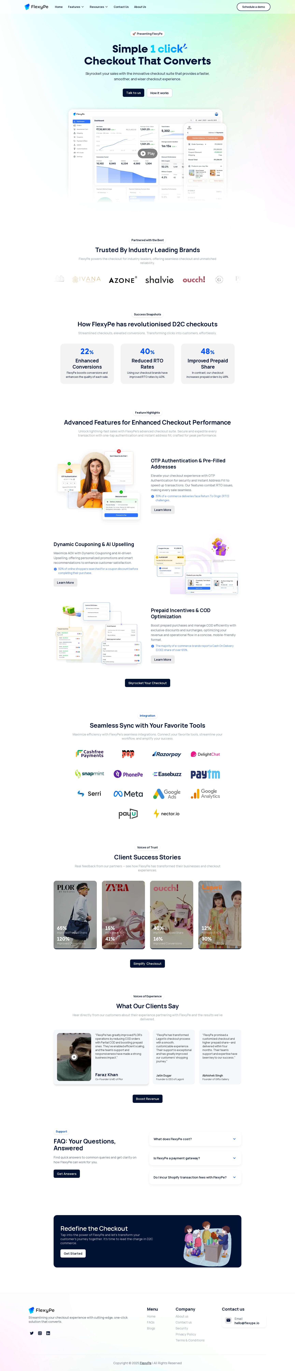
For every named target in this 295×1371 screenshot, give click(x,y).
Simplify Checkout (147, 964)
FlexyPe (145, 1363)
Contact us (184, 1322)
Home (59, 7)
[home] (36, 7)
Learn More (162, 510)
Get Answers (66, 1174)
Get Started (73, 1253)
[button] (76, 6)
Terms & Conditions (190, 1340)
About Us (140, 7)
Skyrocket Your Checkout (147, 683)
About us (182, 1316)
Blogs (151, 1328)
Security (182, 1328)
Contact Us (121, 7)
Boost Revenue (147, 1099)
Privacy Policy (186, 1334)
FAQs (150, 1322)
